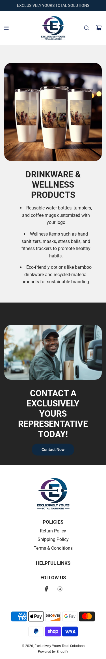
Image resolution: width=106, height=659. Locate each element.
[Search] (86, 28)
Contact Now (53, 449)
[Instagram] (60, 589)
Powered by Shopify (53, 652)
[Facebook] (46, 589)
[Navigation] (6, 28)
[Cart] (99, 28)
